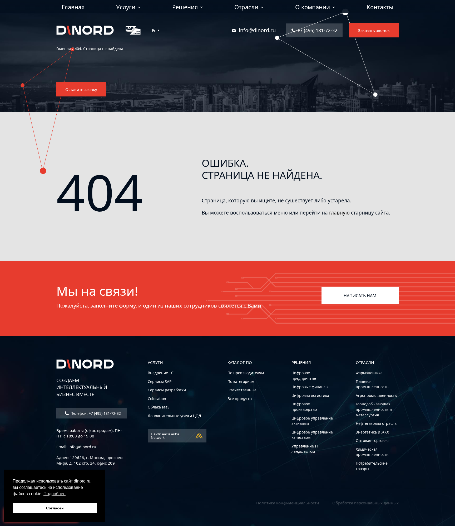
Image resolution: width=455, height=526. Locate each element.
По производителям (246, 372)
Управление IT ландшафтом (304, 449)
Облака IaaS (159, 407)
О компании (312, 7)
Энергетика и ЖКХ (372, 432)
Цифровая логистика (310, 395)
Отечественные (242, 389)
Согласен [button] (54, 508)
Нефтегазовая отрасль (376, 423)
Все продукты (240, 398)
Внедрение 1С (161, 372)
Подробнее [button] (54, 493)
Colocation (157, 398)
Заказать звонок (374, 30)
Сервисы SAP (159, 381)
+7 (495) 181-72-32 (317, 30)
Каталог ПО (240, 362)
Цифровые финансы (309, 386)
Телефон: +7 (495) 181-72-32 (96, 413)
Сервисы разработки (167, 389)
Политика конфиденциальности (287, 502)
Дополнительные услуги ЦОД (174, 415)
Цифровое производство (304, 406)
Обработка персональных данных (365, 502)
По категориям (241, 381)
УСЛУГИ (155, 362)
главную (339, 212)
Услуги (125, 7)
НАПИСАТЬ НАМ (360, 296)
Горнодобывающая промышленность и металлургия (374, 409)
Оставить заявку (81, 89)
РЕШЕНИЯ (301, 362)
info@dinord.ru (257, 30)
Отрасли (246, 7)
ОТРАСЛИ (365, 362)
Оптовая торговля (372, 440)
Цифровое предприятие (303, 375)
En (154, 30)
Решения (185, 7)
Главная (73, 7)
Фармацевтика (369, 372)
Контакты (380, 7)
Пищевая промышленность (372, 384)
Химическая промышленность (372, 452)
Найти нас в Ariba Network (165, 436)
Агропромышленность (376, 395)
